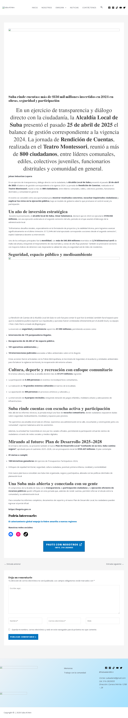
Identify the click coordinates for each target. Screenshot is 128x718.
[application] (65, 7)
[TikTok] (26, 534)
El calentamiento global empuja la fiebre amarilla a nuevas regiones (42, 521)
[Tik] (117, 7)
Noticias (74, 7)
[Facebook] (109, 7)
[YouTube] (121, 7)
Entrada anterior (12, 564)
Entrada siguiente (115, 564)
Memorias (68, 668)
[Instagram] (113, 7)
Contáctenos (89, 7)
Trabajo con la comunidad (75, 672)
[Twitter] (124, 7)
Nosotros (47, 7)
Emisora (60, 7)
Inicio (35, 7)
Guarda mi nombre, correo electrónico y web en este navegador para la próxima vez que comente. (54, 629)
